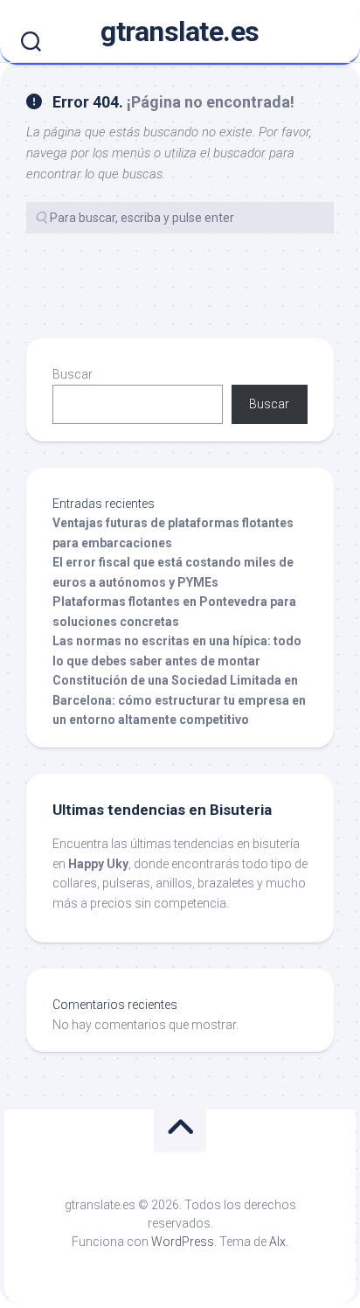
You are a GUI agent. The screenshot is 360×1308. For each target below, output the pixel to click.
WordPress (182, 1242)
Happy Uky (98, 864)
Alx (277, 1242)
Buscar (72, 374)
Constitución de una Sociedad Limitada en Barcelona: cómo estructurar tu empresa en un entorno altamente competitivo (179, 700)
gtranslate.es (180, 31)
